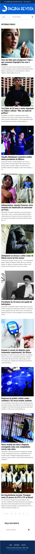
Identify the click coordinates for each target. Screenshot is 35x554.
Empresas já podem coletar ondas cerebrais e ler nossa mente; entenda (16, 399)
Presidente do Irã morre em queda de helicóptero (16, 303)
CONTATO (23, 545)
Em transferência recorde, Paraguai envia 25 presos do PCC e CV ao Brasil (17, 496)
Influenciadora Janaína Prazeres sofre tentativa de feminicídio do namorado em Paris (17, 207)
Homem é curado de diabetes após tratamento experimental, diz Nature (16, 351)
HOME (10, 545)
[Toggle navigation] (3, 17)
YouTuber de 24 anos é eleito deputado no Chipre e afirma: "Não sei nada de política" (17, 110)
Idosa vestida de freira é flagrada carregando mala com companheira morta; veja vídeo (15, 446)
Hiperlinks (16, 545)
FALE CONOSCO (27, 1)
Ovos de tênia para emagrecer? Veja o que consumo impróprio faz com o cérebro (16, 62)
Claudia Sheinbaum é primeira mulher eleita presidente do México (16, 158)
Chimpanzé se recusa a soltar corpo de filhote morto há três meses (17, 257)
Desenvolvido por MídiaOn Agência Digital (17, 549)
